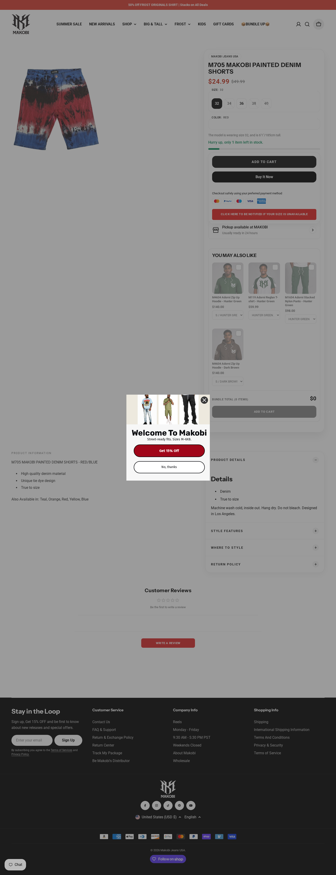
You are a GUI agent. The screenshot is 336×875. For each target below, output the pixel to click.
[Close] (204, 400)
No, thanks (169, 467)
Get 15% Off (169, 451)
